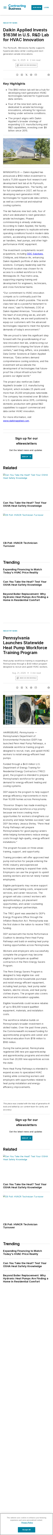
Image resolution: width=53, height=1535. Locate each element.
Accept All (26, 1530)
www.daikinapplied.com (16, 420)
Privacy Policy (27, 1523)
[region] (26, 1524)
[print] (48, 74)
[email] (35, 74)
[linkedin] (22, 74)
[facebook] (17, 74)
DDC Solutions (35, 253)
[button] (5, 7)
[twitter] (26, 74)
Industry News (10, 23)
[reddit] (31, 74)
